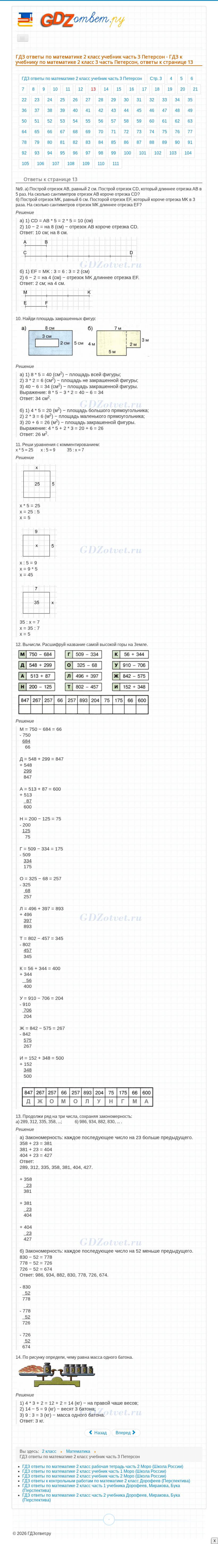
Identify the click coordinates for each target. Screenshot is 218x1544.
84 (100, 142)
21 (195, 89)
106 (40, 163)
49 (190, 110)
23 (37, 100)
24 (49, 100)
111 (115, 163)
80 (49, 142)
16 (131, 89)
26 (75, 100)
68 (75, 131)
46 (151, 110)
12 (80, 89)
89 (164, 142)
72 (126, 131)
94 (49, 153)
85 (113, 142)
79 (37, 142)
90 (177, 142)
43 (113, 110)
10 (55, 89)
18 (157, 89)
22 (24, 100)
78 (24, 142)
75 (164, 131)
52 (49, 121)
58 (126, 121)
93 (37, 153)
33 (164, 100)
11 (68, 89)
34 (177, 100)
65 (37, 131)
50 (24, 121)
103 (173, 153)
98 (100, 153)
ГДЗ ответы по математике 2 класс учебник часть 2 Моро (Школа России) (94, 1476)
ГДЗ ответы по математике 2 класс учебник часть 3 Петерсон (82, 78)
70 (100, 131)
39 (62, 110)
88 (151, 142)
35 (190, 100)
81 (62, 142)
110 (101, 163)
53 (62, 121)
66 (49, 131)
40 (75, 110)
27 (88, 100)
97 (88, 153)
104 (188, 153)
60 (151, 121)
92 (24, 153)
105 (25, 163)
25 (62, 100)
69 (88, 131)
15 (118, 89)
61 (164, 121)
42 (100, 110)
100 (127, 153)
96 (75, 153)
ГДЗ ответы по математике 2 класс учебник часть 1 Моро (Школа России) (94, 1471)
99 (113, 153)
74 (151, 131)
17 (144, 89)
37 (37, 110)
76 (177, 131)
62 (177, 121)
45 (139, 110)
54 (75, 121)
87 (139, 142)
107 (55, 163)
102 (157, 153)
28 (100, 100)
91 (190, 142)
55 (88, 121)
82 (75, 142)
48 (177, 110)
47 (164, 110)
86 (126, 142)
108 (70, 163)
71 (113, 131)
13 (93, 89)
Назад (100, 1432)
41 (88, 110)
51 (37, 121)
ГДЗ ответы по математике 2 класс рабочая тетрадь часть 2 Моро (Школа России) (102, 1466)
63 (190, 121)
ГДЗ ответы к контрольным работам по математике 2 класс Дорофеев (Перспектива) (106, 1481)
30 (126, 100)
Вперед (124, 1432)
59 (139, 121)
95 (62, 153)
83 (88, 142)
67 (62, 131)
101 (142, 153)
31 (139, 100)
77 (190, 131)
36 (24, 110)
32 (151, 100)
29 (113, 100)
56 (100, 121)
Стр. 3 (156, 78)
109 (86, 163)
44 (126, 110)
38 (49, 110)
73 (139, 131)
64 (24, 131)
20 (182, 89)
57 (113, 121)
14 (106, 89)
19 (169, 89)
